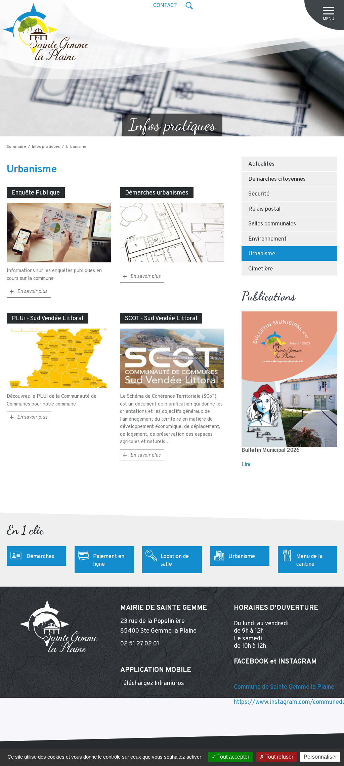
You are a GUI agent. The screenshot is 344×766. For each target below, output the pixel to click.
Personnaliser (320, 757)
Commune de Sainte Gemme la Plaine (284, 687)
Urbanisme (241, 556)
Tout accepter (232, 757)
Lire (246, 465)
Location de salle (175, 560)
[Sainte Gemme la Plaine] (45, 31)
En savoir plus (32, 292)
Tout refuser (278, 757)
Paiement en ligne (108, 560)
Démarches (40, 556)
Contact (165, 5)
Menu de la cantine (309, 560)
